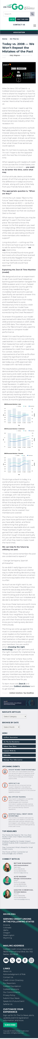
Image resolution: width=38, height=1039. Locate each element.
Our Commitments (11, 992)
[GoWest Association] (19, 10)
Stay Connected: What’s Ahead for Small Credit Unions (17, 848)
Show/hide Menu (35, 26)
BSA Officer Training (17, 797)
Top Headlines (28, 693)
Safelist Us (7, 1004)
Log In (12, 19)
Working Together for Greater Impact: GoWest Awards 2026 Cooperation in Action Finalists (18, 843)
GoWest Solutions (16, 693)
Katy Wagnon (15, 55)
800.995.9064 (9, 914)
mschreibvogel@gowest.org (22, 899)
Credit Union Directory (13, 980)
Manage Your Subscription (12, 760)
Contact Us (19, 25)
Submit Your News (9, 746)
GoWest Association (10, 737)
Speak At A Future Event (13, 1001)
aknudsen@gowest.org (20, 886)
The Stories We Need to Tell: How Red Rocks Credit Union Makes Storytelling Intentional (16, 836)
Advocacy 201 (14, 783)
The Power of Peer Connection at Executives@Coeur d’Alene (15, 853)
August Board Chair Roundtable (22, 770)
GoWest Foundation (12, 986)
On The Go (14, 39)
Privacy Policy (9, 995)
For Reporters (9, 983)
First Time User (22, 19)
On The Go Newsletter (11, 742)
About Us (7, 971)
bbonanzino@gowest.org (21, 873)
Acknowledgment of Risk (14, 974)
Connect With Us (9, 751)
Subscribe (6, 755)
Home (4, 39)
